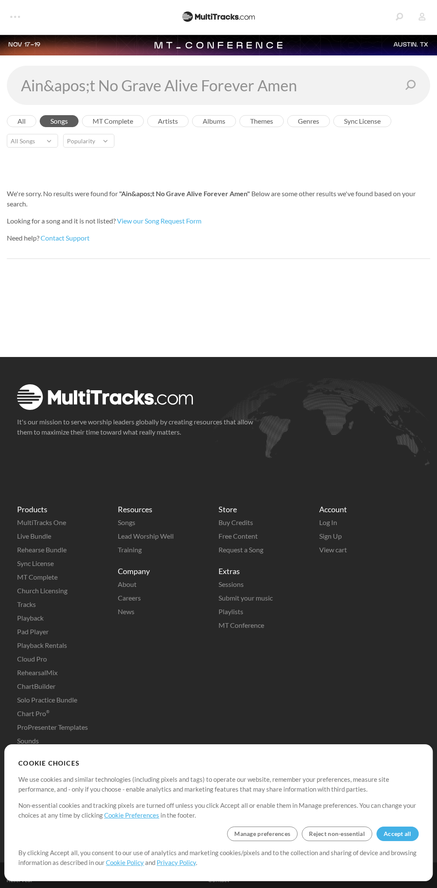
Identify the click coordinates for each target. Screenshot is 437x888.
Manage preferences (262, 833)
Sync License (35, 563)
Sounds (28, 741)
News (126, 611)
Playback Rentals (42, 645)
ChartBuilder (36, 686)
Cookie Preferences (131, 815)
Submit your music (245, 598)
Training (130, 550)
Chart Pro (33, 713)
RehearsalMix (37, 672)
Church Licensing (42, 590)
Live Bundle (34, 536)
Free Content (238, 536)
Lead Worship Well (146, 536)
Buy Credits (235, 522)
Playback (30, 618)
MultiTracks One (41, 522)
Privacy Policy (176, 862)
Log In (328, 522)
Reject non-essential (337, 833)
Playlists (230, 611)
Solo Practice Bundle (47, 700)
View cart (333, 550)
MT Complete (37, 577)
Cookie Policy (125, 862)
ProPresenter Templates (52, 727)
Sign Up (330, 536)
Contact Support (65, 238)
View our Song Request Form (159, 221)
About (127, 584)
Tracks (26, 604)
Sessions (231, 584)
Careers (129, 598)
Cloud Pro (32, 659)
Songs (126, 522)
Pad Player (33, 631)
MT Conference (241, 625)
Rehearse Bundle (42, 550)
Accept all (397, 833)
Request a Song (240, 550)
